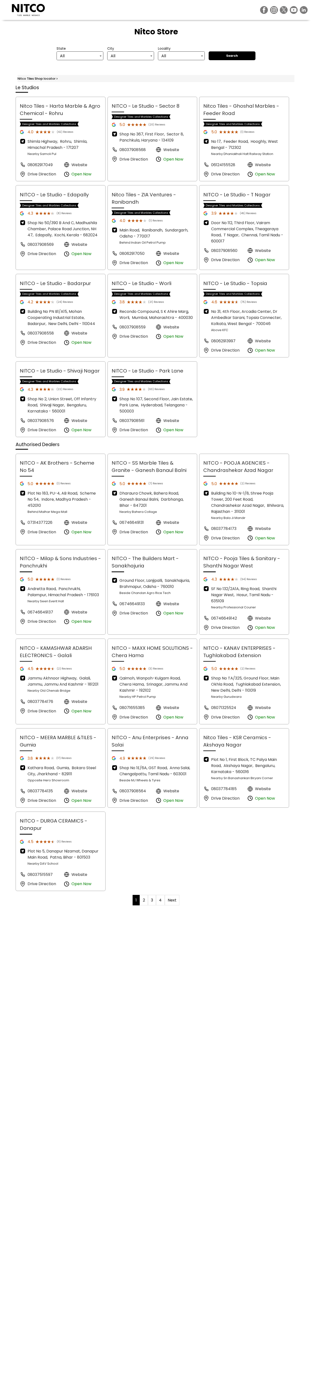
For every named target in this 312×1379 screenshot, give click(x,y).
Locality (164, 48)
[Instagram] (274, 10)
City (110, 48)
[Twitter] (283, 10)
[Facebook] (264, 10)
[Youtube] (293, 10)
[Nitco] (28, 10)
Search (232, 56)
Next (172, 900)
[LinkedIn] (303, 10)
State (61, 48)
